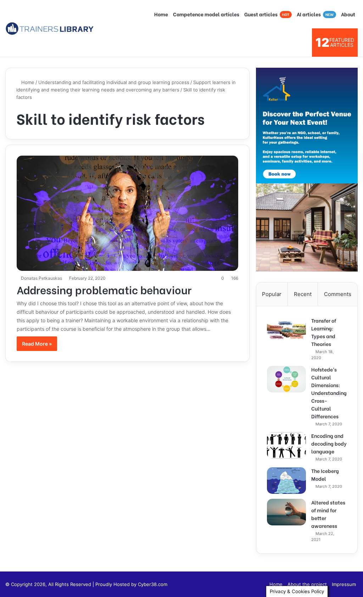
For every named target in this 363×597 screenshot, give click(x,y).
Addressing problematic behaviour (104, 289)
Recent (303, 294)
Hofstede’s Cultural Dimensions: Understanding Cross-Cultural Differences (329, 393)
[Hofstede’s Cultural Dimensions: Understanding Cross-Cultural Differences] (286, 379)
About (348, 14)
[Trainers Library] (49, 28)
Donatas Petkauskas (41, 278)
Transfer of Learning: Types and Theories (323, 332)
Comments (337, 294)
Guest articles (266, 14)
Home (161, 14)
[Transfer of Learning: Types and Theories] (286, 330)
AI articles (315, 14)
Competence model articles (206, 14)
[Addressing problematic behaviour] (128, 213)
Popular (271, 294)
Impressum (344, 584)
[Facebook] (260, 584)
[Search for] (303, 42)
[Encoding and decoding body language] (286, 445)
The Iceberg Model (325, 474)
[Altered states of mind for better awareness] (286, 512)
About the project (307, 584)
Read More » (37, 344)
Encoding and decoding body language (329, 443)
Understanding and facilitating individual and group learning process (113, 82)
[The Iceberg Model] (286, 480)
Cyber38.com (152, 584)
